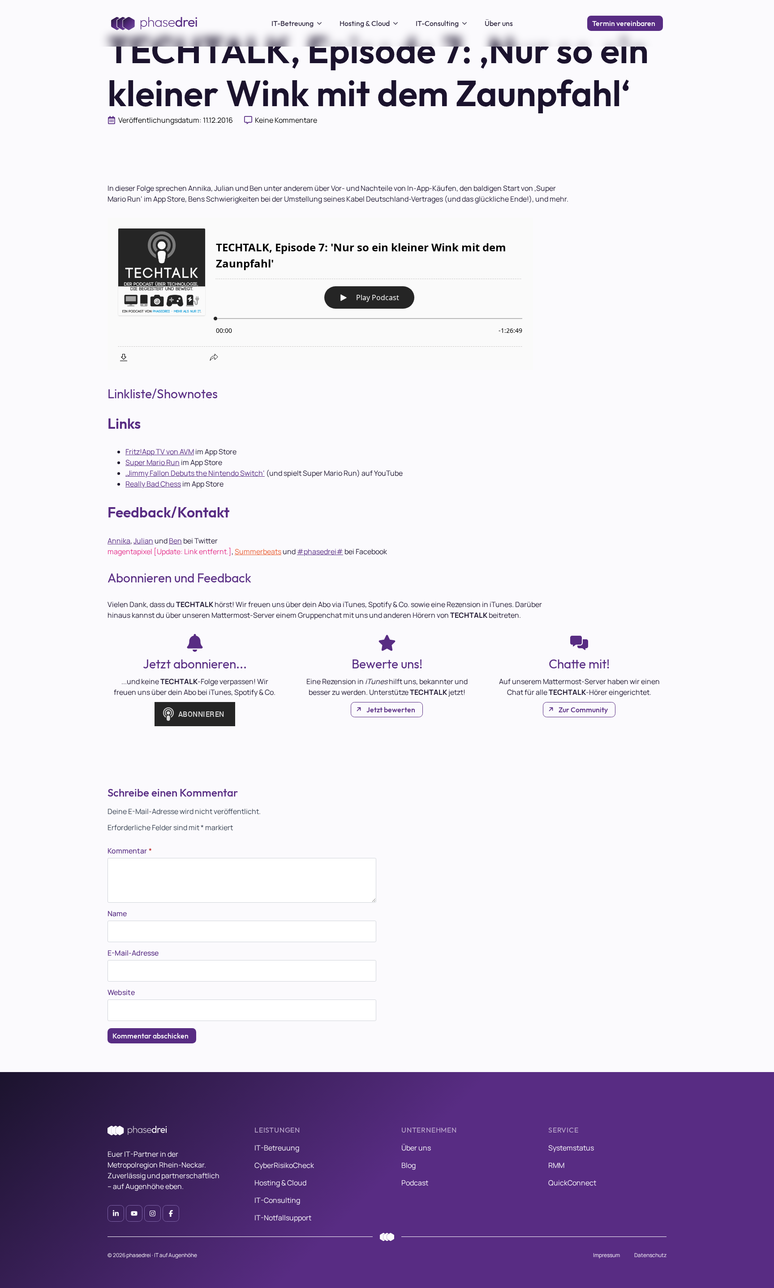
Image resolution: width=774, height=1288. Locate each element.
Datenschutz (650, 1255)
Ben (175, 541)
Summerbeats (258, 551)
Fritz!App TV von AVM (159, 452)
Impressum (606, 1255)
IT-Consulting (437, 23)
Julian (143, 541)
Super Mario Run (152, 462)
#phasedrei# (320, 551)
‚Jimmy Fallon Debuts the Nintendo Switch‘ (195, 473)
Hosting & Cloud (365, 23)
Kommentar (130, 850)
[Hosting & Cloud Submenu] (398, 23)
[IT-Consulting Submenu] (467, 23)
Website (121, 992)
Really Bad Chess (153, 484)
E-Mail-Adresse (133, 952)
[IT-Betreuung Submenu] (322, 23)
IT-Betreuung (292, 23)
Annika (119, 541)
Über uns (499, 23)
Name (117, 913)
